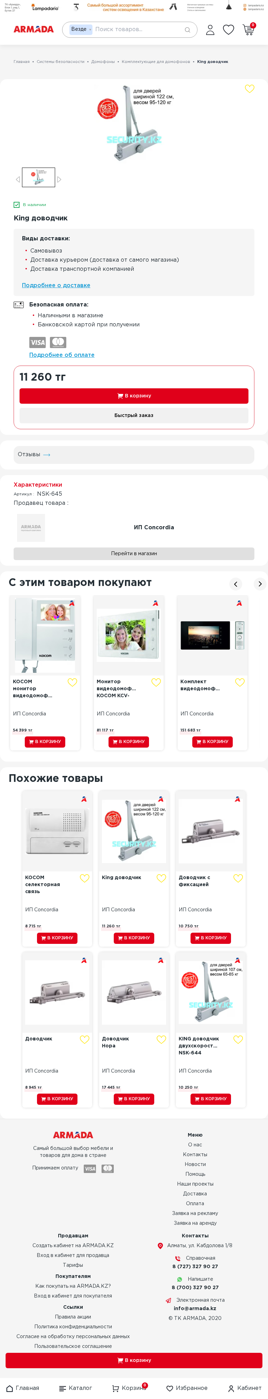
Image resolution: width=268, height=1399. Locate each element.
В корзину (138, 396)
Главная (22, 62)
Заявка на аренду (195, 1223)
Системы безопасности (60, 62)
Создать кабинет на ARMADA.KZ (73, 1246)
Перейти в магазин (134, 554)
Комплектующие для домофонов (156, 62)
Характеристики (38, 485)
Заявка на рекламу (195, 1213)
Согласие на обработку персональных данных (73, 1337)
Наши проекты (195, 1184)
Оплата (195, 1204)
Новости (195, 1165)
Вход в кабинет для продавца (73, 1255)
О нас (195, 1145)
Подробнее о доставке (56, 285)
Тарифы (73, 1265)
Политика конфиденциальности (73, 1327)
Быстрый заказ (134, 416)
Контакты (195, 1155)
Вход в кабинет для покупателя (73, 1296)
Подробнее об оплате (62, 355)
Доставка (195, 1194)
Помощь (195, 1174)
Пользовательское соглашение (73, 1346)
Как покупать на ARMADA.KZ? (73, 1286)
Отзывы (29, 454)
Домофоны (103, 62)
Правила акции (73, 1317)
